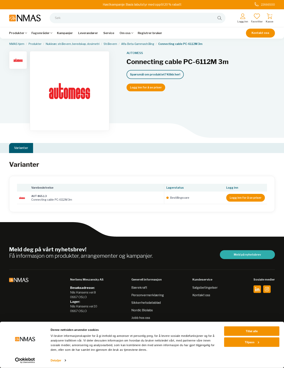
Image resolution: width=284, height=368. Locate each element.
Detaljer (56, 360)
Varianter (21, 148)
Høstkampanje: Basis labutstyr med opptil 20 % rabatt (142, 4)
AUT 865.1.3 (39, 196)
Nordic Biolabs (142, 310)
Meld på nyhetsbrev (247, 254)
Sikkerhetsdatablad (146, 303)
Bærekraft (139, 287)
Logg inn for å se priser (146, 87)
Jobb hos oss (140, 318)
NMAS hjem (16, 44)
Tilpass (249, 342)
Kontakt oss (260, 33)
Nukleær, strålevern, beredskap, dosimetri (72, 44)
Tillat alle (252, 331)
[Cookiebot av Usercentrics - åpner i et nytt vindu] (25, 360)
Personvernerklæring (147, 295)
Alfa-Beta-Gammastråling (137, 44)
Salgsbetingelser (205, 287)
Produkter (35, 44)
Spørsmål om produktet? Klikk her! (155, 74)
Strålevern (110, 44)
